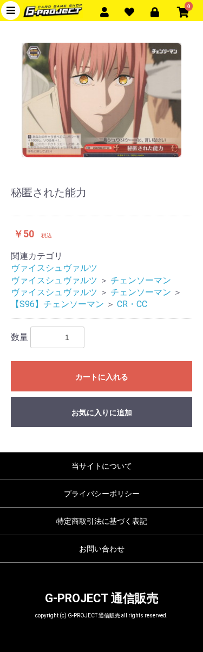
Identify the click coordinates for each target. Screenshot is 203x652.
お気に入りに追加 (101, 412)
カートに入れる (101, 376)
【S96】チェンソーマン (57, 304)
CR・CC (132, 304)
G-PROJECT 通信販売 (102, 598)
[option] (101, 100)
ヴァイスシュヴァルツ (54, 268)
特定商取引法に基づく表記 (101, 521)
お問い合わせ (102, 548)
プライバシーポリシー (102, 493)
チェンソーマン (140, 280)
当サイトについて (101, 466)
